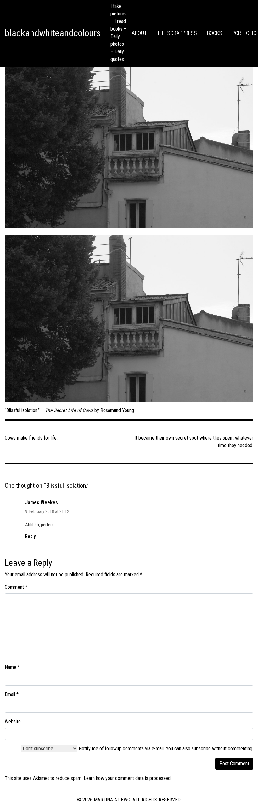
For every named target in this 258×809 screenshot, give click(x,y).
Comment (16, 587)
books (214, 33)
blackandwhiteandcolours (53, 32)
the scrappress (177, 33)
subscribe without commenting (222, 749)
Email (12, 694)
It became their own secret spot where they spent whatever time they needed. (193, 441)
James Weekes (41, 502)
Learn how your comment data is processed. (127, 778)
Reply (30, 536)
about (139, 33)
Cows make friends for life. (31, 438)
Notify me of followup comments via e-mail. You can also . (165, 749)
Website (13, 721)
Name (12, 667)
